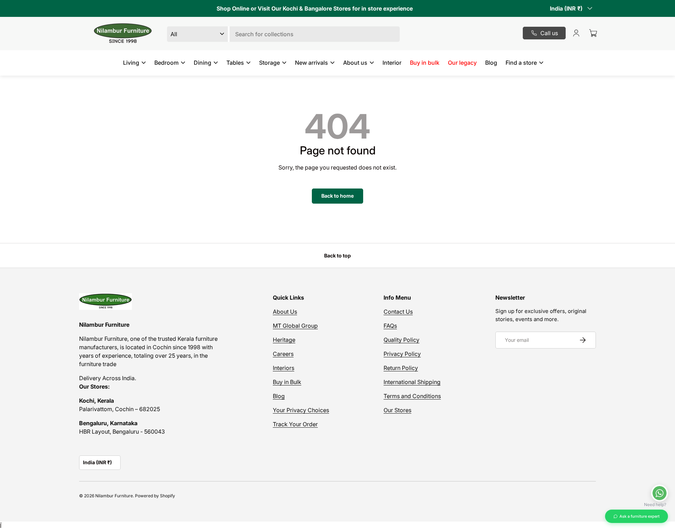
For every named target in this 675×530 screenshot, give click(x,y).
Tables (235, 62)
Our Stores (397, 410)
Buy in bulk (424, 62)
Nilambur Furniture (114, 495)
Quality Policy (401, 339)
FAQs (390, 325)
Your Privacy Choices (301, 410)
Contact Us (398, 311)
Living (131, 62)
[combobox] (283, 34)
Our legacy (462, 62)
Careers (283, 353)
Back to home (337, 196)
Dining (202, 62)
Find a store (521, 62)
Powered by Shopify (155, 495)
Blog (491, 62)
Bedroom (166, 62)
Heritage (284, 339)
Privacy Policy (402, 353)
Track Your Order (295, 424)
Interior (391, 62)
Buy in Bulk (287, 381)
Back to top (337, 255)
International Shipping (412, 381)
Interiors (283, 367)
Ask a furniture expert (639, 516)
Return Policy (401, 367)
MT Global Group (295, 325)
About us (355, 62)
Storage (269, 62)
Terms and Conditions (412, 396)
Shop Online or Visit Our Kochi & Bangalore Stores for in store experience (315, 8)
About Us (285, 311)
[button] (593, 33)
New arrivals (311, 62)
